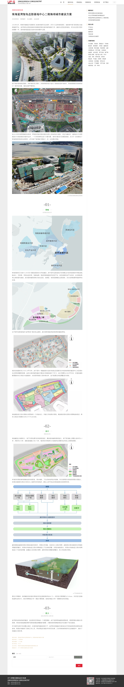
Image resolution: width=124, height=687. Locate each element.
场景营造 (90, 65)
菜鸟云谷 (102, 61)
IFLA (105, 54)
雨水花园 (96, 48)
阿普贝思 (97, 56)
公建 (107, 48)
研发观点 (79, 2)
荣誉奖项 (97, 2)
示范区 (100, 46)
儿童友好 (103, 50)
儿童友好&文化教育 (93, 36)
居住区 (103, 56)
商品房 (90, 59)
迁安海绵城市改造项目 (94, 20)
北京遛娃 (96, 61)
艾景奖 (99, 59)
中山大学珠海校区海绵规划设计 (96, 15)
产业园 (95, 59)
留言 (79, 665)
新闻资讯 (88, 2)
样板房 (104, 59)
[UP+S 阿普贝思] (11, 2)
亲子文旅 (102, 63)
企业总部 (36, 19)
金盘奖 (90, 52)
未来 (93, 56)
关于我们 (106, 2)
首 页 (62, 2)
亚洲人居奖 (91, 54)
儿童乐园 (90, 48)
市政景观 (102, 48)
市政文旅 (90, 34)
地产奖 (106, 52)
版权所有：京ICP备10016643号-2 (104, 683)
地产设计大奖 (98, 54)
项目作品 (70, 2)
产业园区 (96, 63)
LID (95, 65)
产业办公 (90, 27)
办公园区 (29, 19)
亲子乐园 (97, 50)
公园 (89, 56)
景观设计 (101, 43)
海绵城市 (22, 19)
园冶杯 (90, 46)
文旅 (107, 63)
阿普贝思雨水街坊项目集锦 (95, 13)
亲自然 (96, 43)
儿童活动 (90, 61)
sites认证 (90, 63)
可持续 (106, 43)
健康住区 (90, 31)
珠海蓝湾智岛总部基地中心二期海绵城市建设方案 (101, 17)
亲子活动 (101, 52)
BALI (98, 65)
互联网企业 (91, 50)
